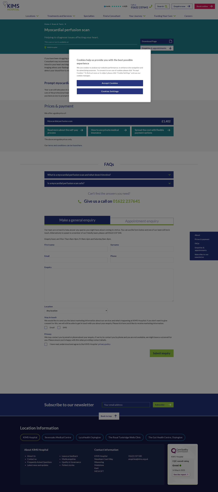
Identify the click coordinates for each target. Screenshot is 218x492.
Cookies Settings (110, 91)
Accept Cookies (110, 83)
